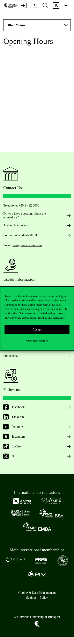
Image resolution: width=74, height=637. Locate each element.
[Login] (24, 6)
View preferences (37, 340)
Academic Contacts (16, 225)
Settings (31, 597)
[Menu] (67, 6)
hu (56, 5)
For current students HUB (20, 235)
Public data (10, 356)
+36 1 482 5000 (28, 205)
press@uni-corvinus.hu (27, 245)
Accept (37, 329)
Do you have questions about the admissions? (24, 215)
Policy (44, 597)
